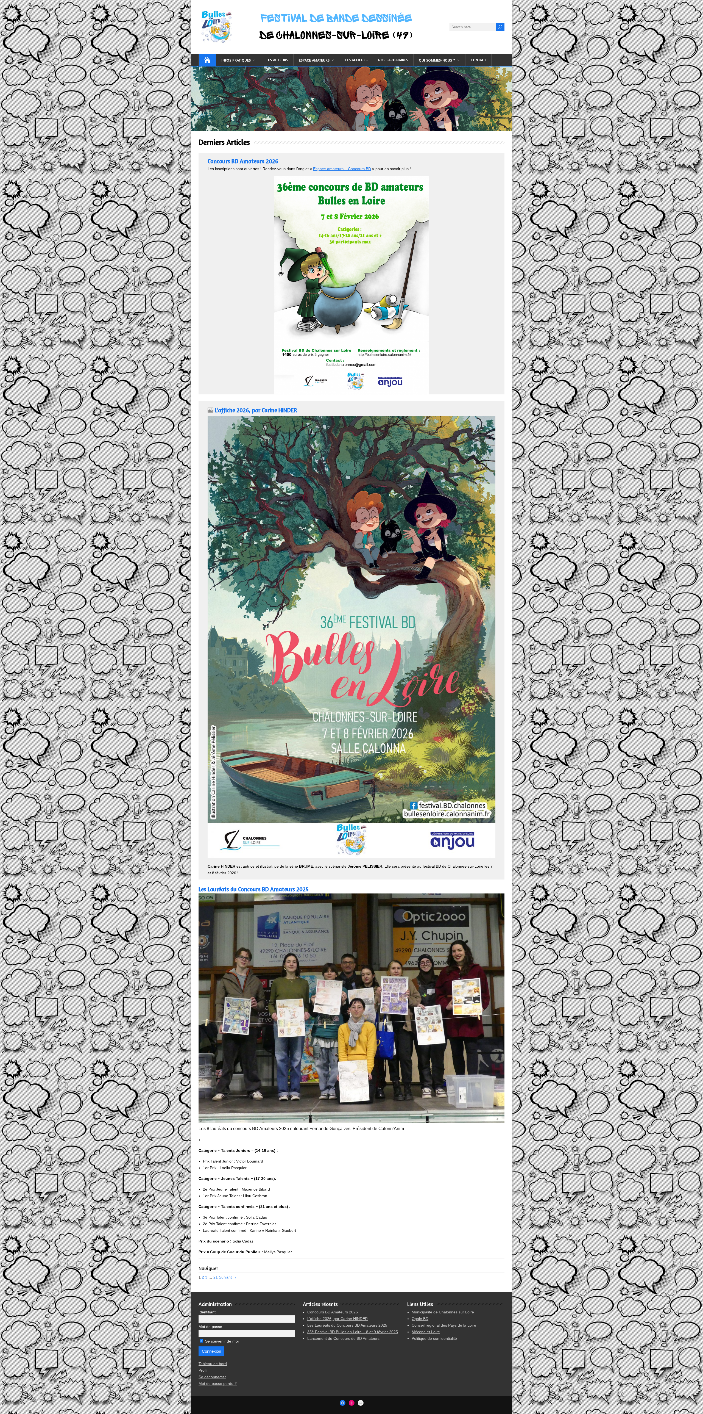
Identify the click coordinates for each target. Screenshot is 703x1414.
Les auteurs (277, 59)
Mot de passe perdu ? (218, 1383)
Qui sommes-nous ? (437, 60)
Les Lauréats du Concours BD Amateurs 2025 (254, 889)
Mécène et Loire (426, 1332)
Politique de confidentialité (434, 1338)
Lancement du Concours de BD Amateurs (343, 1338)
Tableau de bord (213, 1364)
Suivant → (228, 1277)
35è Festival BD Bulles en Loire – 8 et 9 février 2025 (352, 1332)
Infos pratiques (236, 60)
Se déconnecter (212, 1377)
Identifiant (207, 1312)
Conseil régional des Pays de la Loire (444, 1325)
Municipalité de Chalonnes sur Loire (443, 1312)
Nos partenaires (393, 59)
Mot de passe (210, 1326)
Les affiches (356, 59)
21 (215, 1277)
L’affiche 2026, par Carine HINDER (256, 410)
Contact (478, 59)
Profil (203, 1370)
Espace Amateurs (314, 60)
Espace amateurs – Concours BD (342, 169)
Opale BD (420, 1318)
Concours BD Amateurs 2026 (243, 161)
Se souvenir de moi (221, 1341)
